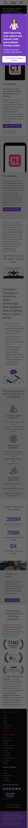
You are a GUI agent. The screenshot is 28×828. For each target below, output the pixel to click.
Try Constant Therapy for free (14, 59)
